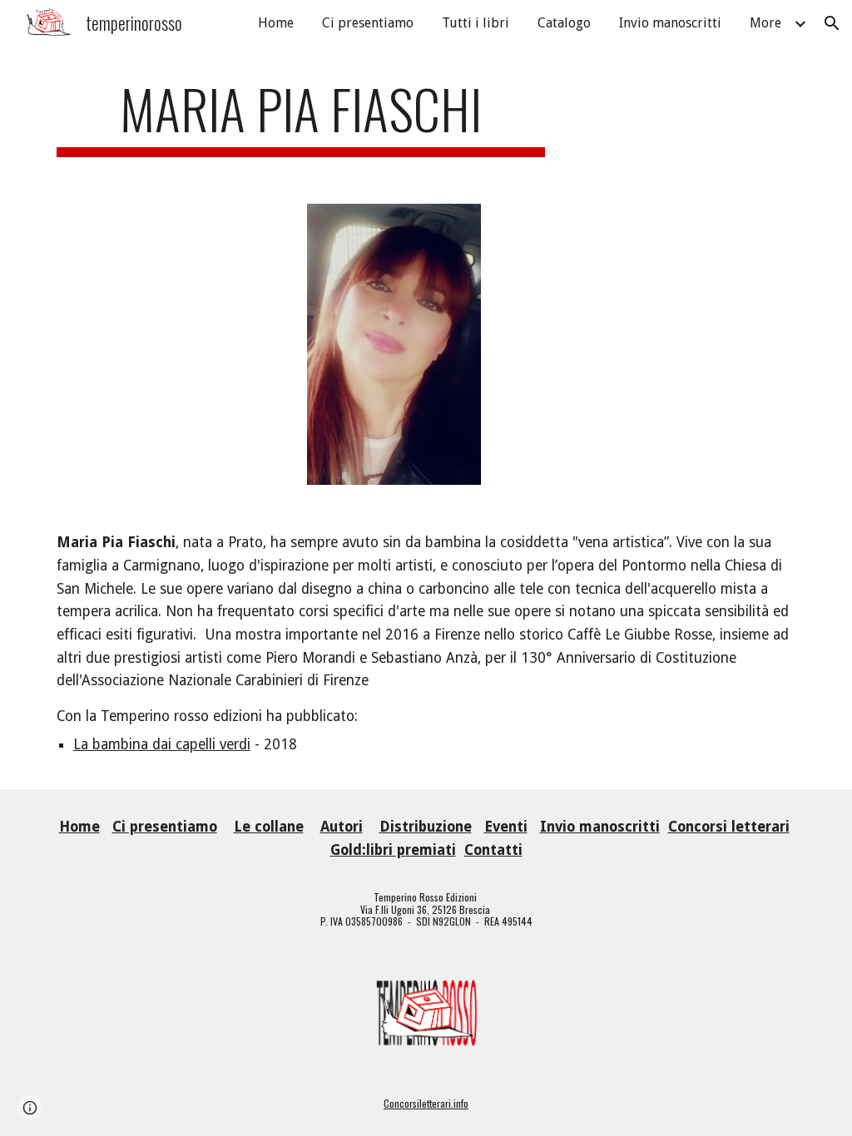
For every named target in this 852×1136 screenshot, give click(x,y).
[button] (832, 23)
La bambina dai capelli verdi (161, 744)
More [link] (765, 23)
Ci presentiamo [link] (368, 23)
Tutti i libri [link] (475, 23)
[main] (301, 117)
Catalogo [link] (564, 23)
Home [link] (276, 23)
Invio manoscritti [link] (670, 23)
